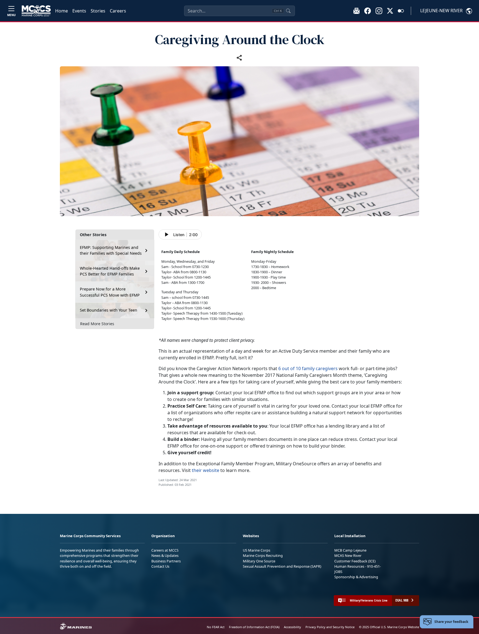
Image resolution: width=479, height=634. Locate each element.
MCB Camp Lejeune (350, 550)
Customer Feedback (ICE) (355, 561)
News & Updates (165, 555)
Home (61, 11)
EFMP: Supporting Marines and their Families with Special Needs (111, 250)
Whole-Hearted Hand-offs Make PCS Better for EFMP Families (110, 271)
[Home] (36, 11)
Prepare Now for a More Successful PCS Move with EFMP (110, 292)
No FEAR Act (216, 627)
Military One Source (259, 561)
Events (79, 11)
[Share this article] (239, 57)
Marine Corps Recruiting (263, 555)
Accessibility (292, 627)
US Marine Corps (256, 550)
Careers (118, 11)
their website (205, 470)
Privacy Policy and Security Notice (330, 627)
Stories (98, 11)
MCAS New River (347, 555)
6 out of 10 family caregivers (308, 368)
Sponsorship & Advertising (356, 576)
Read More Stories (97, 323)
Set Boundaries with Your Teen (108, 310)
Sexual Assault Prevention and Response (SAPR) (282, 566)
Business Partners (166, 561)
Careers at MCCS (165, 550)
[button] (367, 10)
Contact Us (160, 566)
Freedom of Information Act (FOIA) (254, 627)
